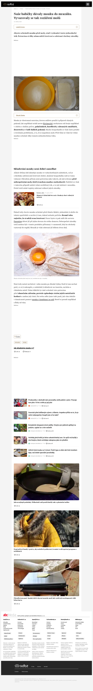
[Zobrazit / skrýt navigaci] (88, 4)
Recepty (48, 627)
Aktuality (5, 622)
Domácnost (64, 622)
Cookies (17, 671)
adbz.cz (16, 8)
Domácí (20, 622)
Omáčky (48, 623)
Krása (62, 623)
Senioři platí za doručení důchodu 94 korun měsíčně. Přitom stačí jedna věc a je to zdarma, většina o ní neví (67, 654)
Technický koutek (7, 628)
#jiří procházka (80, 638)
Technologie (21, 628)
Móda (62, 627)
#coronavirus (36, 633)
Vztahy (62, 628)
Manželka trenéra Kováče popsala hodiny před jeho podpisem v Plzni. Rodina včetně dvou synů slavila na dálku (38, 646)
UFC (76, 627)
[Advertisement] (46, 54)
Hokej (33, 627)
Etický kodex (25, 671)
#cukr (48, 638)
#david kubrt (7, 633)
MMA (33, 628)
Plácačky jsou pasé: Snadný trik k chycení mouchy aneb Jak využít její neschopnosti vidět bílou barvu (45, 599)
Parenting (18, 221)
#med (48, 636)
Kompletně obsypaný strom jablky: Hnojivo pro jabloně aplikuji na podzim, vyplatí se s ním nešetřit (52, 426)
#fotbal (35, 636)
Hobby (21, 8)
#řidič (5, 636)
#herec (63, 636)
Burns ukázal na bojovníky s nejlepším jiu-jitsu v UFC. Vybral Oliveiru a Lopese (81, 650)
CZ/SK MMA (78, 623)
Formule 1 (34, 623)
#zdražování (22, 636)
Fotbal (33, 625)
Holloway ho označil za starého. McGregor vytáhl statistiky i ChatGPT (81, 644)
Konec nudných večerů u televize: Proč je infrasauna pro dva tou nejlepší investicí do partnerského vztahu (67, 646)
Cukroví (48, 622)
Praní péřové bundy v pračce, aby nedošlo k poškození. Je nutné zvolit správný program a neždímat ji (45, 550)
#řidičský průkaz (8, 639)
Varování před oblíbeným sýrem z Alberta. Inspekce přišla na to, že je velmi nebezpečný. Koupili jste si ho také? (53, 414)
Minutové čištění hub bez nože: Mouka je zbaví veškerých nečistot (55, 196)
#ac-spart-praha (37, 639)
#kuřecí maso (50, 633)
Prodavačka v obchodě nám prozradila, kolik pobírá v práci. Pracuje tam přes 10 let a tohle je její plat (52, 401)
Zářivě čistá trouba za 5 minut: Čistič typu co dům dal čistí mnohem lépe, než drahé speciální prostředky (52, 451)
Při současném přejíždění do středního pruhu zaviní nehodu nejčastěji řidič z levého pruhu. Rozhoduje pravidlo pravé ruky (9, 654)
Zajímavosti (6, 630)
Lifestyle (63, 625)
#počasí (64, 633)
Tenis (33, 630)
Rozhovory (20, 625)
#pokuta (21, 638)
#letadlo (64, 638)
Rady (4, 627)
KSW (76, 628)
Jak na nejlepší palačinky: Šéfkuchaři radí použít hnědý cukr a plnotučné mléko (41, 502)
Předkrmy (48, 625)
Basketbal (34, 622)
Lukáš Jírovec (20, 27)
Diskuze (28, 351)
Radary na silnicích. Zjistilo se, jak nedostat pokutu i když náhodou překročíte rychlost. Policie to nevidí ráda (24, 646)
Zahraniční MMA (79, 622)
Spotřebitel (20, 627)
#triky (24, 342)
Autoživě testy (6, 623)
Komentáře (20, 623)
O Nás (32, 666)
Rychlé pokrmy (50, 628)
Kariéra (39, 666)
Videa (76, 625)
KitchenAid (47, 123)
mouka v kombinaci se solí (43, 299)
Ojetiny (5, 625)
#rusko (20, 633)
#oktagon (78, 633)
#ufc (77, 636)
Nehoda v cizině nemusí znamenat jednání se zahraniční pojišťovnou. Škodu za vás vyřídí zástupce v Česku (9, 646)
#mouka (17, 342)
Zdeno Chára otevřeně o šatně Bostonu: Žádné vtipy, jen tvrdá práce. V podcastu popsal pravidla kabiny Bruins (38, 654)
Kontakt (46, 666)
